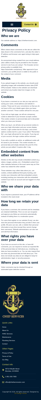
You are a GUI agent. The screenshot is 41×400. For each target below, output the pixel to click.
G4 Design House (20, 393)
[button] (12, 24)
